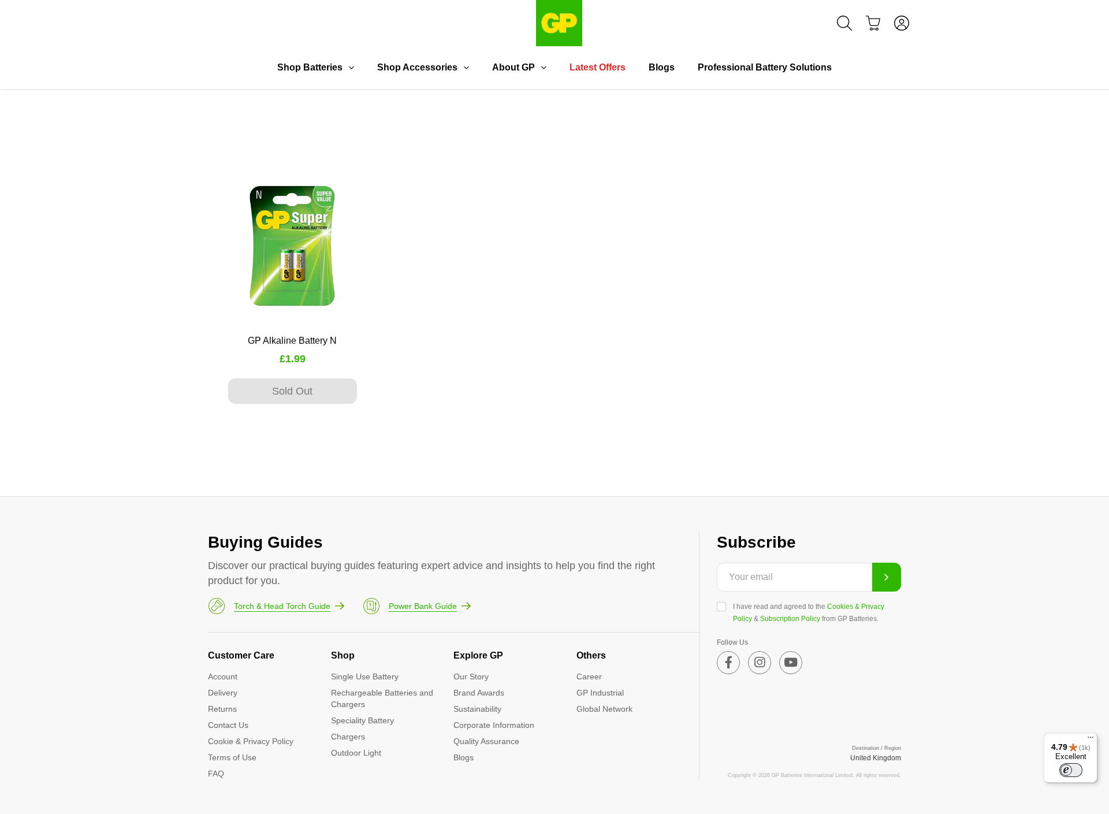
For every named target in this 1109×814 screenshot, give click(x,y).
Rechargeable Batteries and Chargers (382, 698)
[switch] (1070, 770)
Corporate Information (493, 725)
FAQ (216, 773)
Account (222, 676)
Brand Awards (478, 692)
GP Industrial (600, 692)
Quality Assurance (486, 741)
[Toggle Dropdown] (351, 67)
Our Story (471, 676)
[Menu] (1090, 740)
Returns (222, 708)
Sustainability (477, 708)
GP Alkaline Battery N (292, 340)
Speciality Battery (362, 720)
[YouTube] (790, 662)
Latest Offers (598, 67)
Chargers (348, 736)
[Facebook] (728, 662)
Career (589, 676)
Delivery (222, 692)
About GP (513, 67)
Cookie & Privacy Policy (250, 741)
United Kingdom (875, 758)
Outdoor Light (356, 752)
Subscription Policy (790, 619)
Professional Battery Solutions (765, 67)
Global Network (604, 708)
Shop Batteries (310, 67)
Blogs (662, 67)
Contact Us (228, 725)
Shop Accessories (417, 67)
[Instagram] (759, 662)
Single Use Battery (365, 676)
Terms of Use (232, 757)
